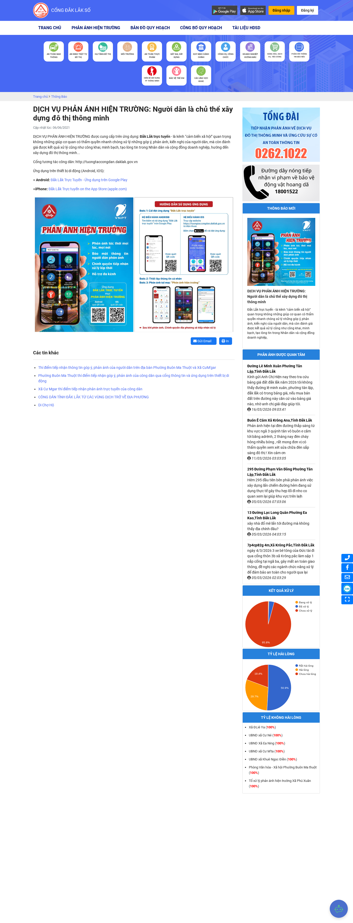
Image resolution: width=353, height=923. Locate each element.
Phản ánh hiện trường (96, 27)
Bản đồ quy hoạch (150, 27)
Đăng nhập (281, 10)
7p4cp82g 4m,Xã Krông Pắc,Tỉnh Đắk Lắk (280, 545)
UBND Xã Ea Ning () (267, 743)
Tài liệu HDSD (246, 27)
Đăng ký (307, 10)
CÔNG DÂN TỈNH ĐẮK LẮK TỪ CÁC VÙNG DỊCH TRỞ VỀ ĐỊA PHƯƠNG (93, 397)
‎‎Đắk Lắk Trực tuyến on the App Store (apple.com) (88, 189)
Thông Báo (59, 96)
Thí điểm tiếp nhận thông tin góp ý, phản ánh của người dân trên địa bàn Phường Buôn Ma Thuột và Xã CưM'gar (127, 367)
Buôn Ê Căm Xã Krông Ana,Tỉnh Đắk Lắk (279, 420)
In (227, 341)
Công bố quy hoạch (201, 27)
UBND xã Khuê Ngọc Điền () (273, 759)
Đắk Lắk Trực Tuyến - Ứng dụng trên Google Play (89, 180)
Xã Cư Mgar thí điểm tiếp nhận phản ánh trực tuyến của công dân (90, 389)
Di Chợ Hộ (46, 405)
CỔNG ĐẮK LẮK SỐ (70, 10)
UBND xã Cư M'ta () (267, 751)
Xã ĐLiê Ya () (262, 727)
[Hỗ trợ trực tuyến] (339, 909)
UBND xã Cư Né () (266, 735)
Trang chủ (49, 27)
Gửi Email (204, 341)
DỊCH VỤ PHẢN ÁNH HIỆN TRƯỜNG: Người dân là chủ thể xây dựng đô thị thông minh (277, 296)
